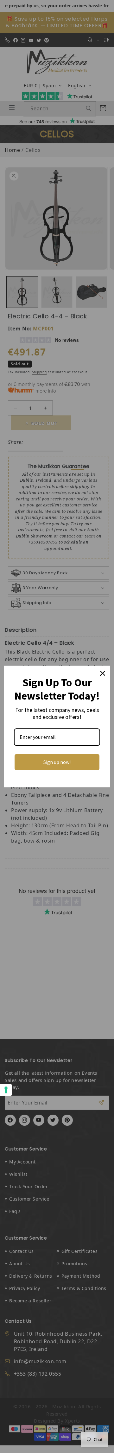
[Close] (102, 673)
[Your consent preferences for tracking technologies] (6, 1090)
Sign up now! (57, 762)
